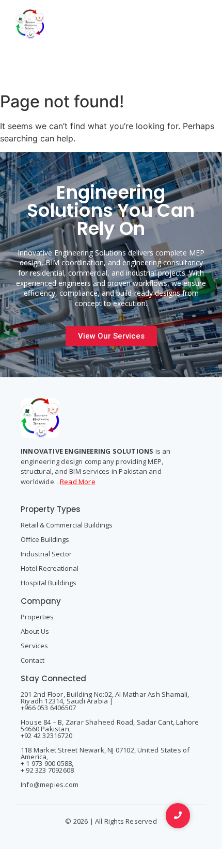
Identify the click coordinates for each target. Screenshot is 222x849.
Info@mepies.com (49, 784)
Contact (32, 660)
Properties (37, 616)
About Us (35, 631)
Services (35, 645)
